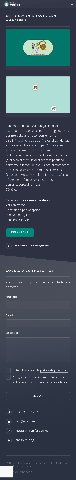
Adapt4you (35, 210)
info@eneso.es (25, 421)
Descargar (20, 232)
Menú (71, 4)
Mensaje (12, 333)
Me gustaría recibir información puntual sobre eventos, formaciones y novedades (40, 379)
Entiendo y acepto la (40, 370)
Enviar (38, 396)
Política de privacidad (19, 472)
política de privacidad (54, 370)
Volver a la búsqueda (31, 245)
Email (10, 315)
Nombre (12, 297)
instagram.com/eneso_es (31, 430)
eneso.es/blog (24, 440)
